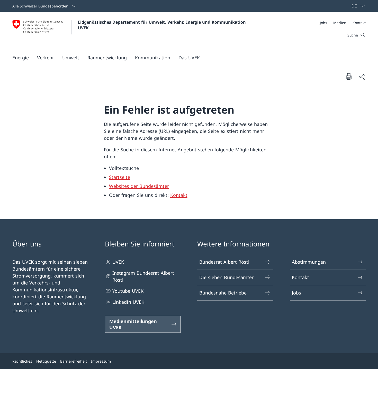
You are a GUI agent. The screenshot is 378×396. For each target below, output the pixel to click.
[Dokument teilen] (362, 76)
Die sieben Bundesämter (226, 277)
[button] (20, 57)
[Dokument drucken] (348, 76)
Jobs (296, 293)
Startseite (119, 177)
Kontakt (178, 195)
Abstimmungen (309, 262)
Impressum (101, 361)
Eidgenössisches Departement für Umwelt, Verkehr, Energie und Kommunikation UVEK (162, 25)
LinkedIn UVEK (128, 302)
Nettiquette (46, 361)
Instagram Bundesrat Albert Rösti (143, 276)
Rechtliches (22, 361)
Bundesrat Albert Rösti (224, 262)
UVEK (118, 262)
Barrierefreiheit (73, 361)
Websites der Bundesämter (139, 186)
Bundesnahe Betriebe (223, 293)
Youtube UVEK (127, 291)
